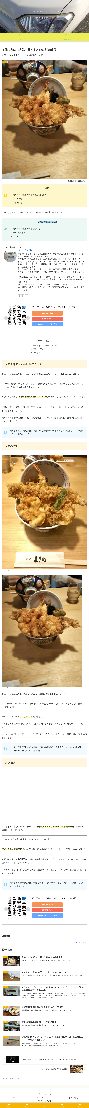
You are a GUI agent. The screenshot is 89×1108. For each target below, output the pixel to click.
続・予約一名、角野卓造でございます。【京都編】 (54, 307)
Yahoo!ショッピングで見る (47, 324)
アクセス (36, 353)
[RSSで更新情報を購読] (26, 295)
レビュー (6, 936)
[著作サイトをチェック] (19, 295)
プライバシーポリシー (44, 1098)
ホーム (15, 1098)
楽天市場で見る (47, 319)
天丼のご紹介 (38, 349)
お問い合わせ (73, 1098)
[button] (82, 604)
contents (41, 341)
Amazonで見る (47, 313)
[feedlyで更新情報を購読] (22, 295)
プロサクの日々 (25, 250)
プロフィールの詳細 (44, 1101)
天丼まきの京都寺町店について (45, 346)
